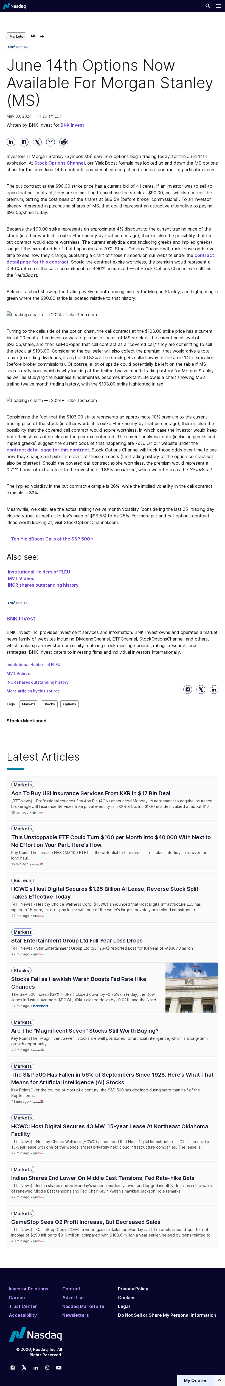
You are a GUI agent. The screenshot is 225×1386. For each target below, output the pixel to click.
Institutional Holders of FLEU (39, 572)
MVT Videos (21, 578)
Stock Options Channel (59, 163)
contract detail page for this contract (48, 450)
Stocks (49, 704)
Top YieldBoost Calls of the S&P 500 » (52, 539)
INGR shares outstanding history (43, 585)
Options (69, 704)
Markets (16, 36)
